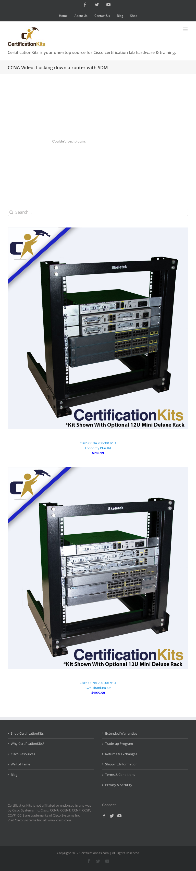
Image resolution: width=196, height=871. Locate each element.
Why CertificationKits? (27, 743)
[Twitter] (112, 816)
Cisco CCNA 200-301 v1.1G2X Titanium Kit (98, 685)
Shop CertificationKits (27, 733)
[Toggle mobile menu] (185, 29)
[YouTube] (119, 816)
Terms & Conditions (120, 774)
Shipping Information (121, 764)
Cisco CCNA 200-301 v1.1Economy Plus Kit (98, 445)
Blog (14, 774)
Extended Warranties (121, 733)
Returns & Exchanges (121, 754)
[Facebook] (104, 816)
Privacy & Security (118, 784)
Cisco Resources (23, 754)
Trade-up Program (119, 743)
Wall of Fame (20, 764)
